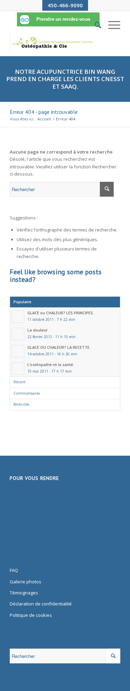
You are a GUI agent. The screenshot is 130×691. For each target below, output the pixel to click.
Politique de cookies (31, 615)
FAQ (14, 570)
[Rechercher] (94, 25)
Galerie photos (25, 582)
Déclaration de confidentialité (41, 604)
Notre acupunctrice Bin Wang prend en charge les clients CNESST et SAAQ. (65, 79)
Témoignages (24, 593)
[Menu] (110, 25)
